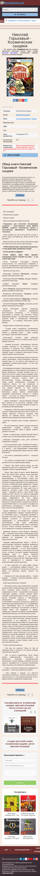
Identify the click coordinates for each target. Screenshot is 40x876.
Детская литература (23, 119)
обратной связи (7, 873)
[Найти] (35, 9)
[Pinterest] (23, 100)
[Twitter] (26, 100)
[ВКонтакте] (14, 100)
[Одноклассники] (20, 100)
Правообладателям (22, 850)
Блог (2, 21)
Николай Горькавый (10, 53)
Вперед (20, 195)
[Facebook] (17, 100)
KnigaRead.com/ (12, 2)
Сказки (34, 119)
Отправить (20, 783)
